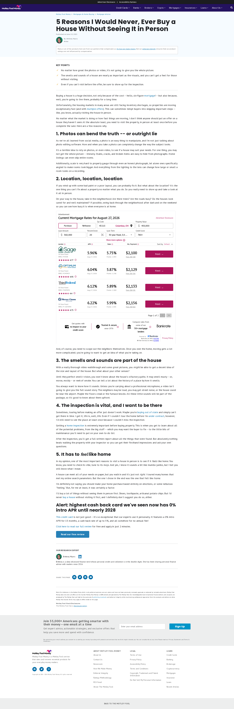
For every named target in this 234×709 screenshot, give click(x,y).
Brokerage (171, 664)
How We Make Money (102, 668)
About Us (97, 655)
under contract (156, 416)
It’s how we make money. (126, 49)
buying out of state (147, 412)
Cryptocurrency (173, 668)
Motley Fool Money (63, 14)
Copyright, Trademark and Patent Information (144, 674)
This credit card (64, 517)
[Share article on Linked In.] (85, 579)
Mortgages (171, 673)
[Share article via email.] (91, 579)
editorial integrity (149, 49)
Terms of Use (136, 655)
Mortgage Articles (103, 14)
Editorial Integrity (100, 673)
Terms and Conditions (139, 668)
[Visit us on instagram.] (50, 670)
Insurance (171, 677)
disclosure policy (80, 606)
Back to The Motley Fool (117, 703)
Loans (169, 682)
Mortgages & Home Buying (83, 14)
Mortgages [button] (175, 9)
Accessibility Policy (138, 664)
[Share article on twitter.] (80, 579)
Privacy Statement (175, 639)
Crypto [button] (162, 9)
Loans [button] (203, 9)
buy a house (69, 497)
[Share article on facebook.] (74, 579)
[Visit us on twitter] (42, 670)
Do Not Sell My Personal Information (145, 680)
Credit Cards (172, 655)
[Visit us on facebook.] (35, 670)
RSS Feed (97, 682)
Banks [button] (137, 9)
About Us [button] (215, 9)
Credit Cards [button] (123, 9)
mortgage (149, 95)
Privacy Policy (136, 659)
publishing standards (100, 597)
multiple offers (95, 108)
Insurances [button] (189, 9)
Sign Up (180, 626)
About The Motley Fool (103, 687)
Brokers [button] (149, 9)
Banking (170, 659)
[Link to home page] (12, 8)
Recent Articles (173, 687)
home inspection (75, 425)
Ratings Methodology (102, 677)
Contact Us (97, 659)
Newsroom (98, 664)
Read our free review (72, 534)
